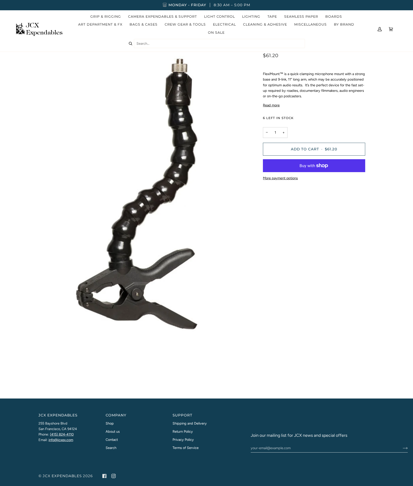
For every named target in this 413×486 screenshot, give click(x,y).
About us (113, 431)
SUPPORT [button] (182, 415)
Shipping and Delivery (190, 423)
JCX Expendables (62, 476)
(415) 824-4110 (62, 434)
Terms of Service (186, 448)
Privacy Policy (183, 439)
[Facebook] (104, 476)
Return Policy (183, 431)
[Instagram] (113, 476)
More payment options (280, 178)
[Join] (401, 448)
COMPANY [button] (116, 415)
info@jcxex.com (61, 440)
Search (111, 448)
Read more (271, 105)
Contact (112, 439)
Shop (110, 423)
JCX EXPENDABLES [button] (57, 415)
